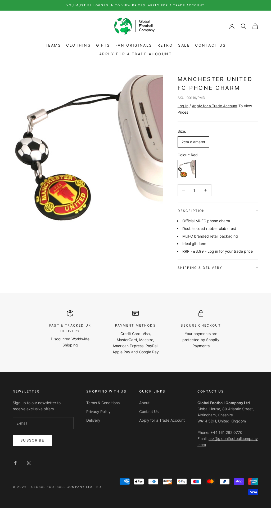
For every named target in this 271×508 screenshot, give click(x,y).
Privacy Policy (98, 411)
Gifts (103, 45)
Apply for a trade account (176, 5)
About (144, 402)
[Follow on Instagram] (29, 463)
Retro (165, 45)
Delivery (93, 420)
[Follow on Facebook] (15, 463)
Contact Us (210, 45)
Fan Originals (133, 45)
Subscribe (32, 440)
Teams (53, 45)
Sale (184, 45)
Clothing (78, 45)
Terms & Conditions (103, 402)
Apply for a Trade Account (135, 54)
